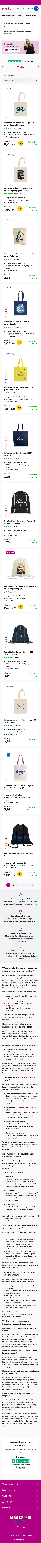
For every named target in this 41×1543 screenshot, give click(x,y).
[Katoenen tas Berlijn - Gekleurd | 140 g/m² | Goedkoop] (20, 302)
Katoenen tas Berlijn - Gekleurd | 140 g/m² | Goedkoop (19, 323)
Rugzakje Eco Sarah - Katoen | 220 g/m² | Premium (18, 653)
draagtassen (10, 1006)
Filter (22, 67)
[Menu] (18, 8)
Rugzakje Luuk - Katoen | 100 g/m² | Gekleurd (19, 854)
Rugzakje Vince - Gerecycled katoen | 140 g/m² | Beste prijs (20, 587)
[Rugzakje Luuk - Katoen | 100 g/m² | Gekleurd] (20, 834)
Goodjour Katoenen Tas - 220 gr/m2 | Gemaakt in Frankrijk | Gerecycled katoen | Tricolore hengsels (19, 786)
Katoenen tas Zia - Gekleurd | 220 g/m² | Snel (18, 454)
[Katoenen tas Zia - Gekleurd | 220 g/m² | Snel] (20, 433)
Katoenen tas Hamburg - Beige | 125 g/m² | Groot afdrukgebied (19, 124)
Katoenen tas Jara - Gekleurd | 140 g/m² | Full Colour (18, 388)
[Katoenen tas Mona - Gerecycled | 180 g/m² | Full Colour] (20, 700)
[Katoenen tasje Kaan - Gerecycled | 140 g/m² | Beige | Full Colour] (20, 168)
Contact (24, 1535)
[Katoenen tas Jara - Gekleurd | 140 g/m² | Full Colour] (20, 367)
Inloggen (30, 8)
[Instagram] (21, 1528)
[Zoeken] (23, 8)
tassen (36, 980)
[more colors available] (6, 316)
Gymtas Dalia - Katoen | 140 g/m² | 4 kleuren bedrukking (19, 522)
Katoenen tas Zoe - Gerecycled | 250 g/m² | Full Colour (19, 255)
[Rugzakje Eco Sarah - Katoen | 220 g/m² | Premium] (20, 632)
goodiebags (12, 1098)
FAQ (30, 1535)
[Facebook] (17, 1528)
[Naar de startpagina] (6, 8)
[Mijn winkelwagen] (36, 8)
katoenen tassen (27, 1077)
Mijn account (14, 1535)
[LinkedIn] (24, 1528)
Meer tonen (8, 34)
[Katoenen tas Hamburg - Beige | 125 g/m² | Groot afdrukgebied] (20, 103)
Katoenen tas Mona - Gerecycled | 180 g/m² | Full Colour (20, 721)
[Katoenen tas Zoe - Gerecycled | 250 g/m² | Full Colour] (20, 234)
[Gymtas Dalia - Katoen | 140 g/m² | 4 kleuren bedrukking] (20, 501)
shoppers (21, 1107)
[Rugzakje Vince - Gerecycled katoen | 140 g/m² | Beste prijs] (20, 566)
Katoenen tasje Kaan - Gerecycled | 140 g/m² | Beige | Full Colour (19, 189)
